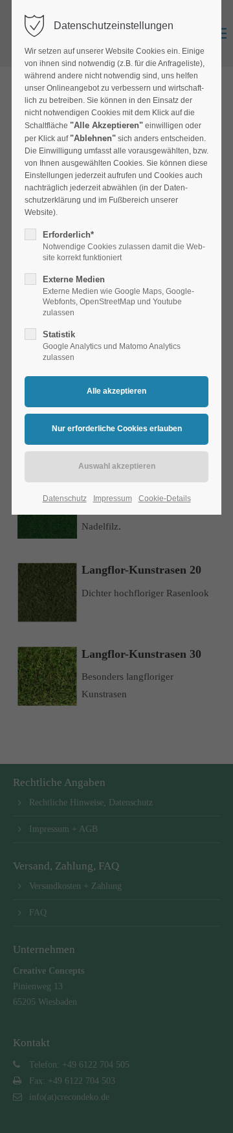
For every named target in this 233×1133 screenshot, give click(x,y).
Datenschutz (65, 498)
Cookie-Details (165, 498)
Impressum (112, 498)
